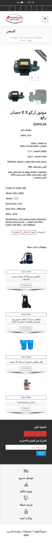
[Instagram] (12, 8)
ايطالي (25, 232)
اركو (33, 232)
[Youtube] (23, 8)
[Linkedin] (18, 8)
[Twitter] (34, 8)
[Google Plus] (28, 8)
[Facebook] (39, 8)
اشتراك (41, 453)
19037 (29, 2)
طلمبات (16, 232)
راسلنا (19, 2)
